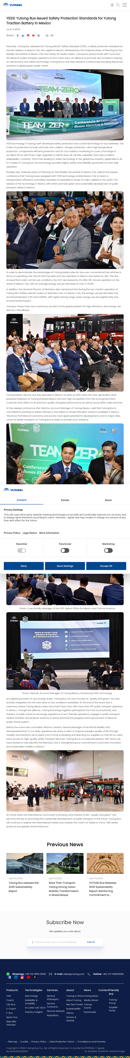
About (70, 990)
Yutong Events (88, 1006)
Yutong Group (113, 1001)
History (70, 1013)
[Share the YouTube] (33, 35)
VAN (8, 996)
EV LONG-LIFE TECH (35, 1008)
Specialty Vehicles (11, 1023)
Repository (52, 1015)
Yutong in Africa (75, 996)
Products (12, 990)
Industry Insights (34, 1012)
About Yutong (73, 1000)
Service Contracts (52, 1005)
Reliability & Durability (31, 1002)
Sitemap (12, 1042)
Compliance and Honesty (92, 1042)
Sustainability (73, 1009)
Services (52, 990)
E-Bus (9, 1013)
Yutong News (91, 996)
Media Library (91, 1000)
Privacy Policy (38, 1042)
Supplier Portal (113, 1009)
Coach (10, 1000)
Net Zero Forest (74, 1004)
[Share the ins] (23, 35)
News (87, 990)
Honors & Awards (71, 1019)
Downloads (90, 1012)
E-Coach (11, 1009)
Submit (91, 942)
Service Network (56, 1011)
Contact (103, 990)
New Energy (31, 996)
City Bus (10, 1004)
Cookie (24, 1042)
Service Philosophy (53, 997)
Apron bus (11, 1017)
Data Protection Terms (62, 1042)
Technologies (33, 990)
